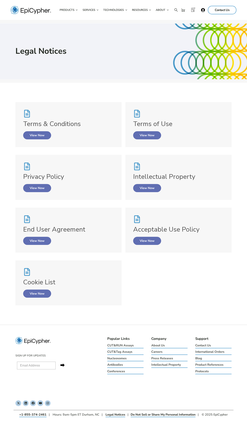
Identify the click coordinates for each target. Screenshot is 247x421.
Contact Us (203, 345)
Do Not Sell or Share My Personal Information (163, 414)
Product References (209, 365)
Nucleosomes (117, 358)
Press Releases (162, 358)
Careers (156, 352)
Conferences (116, 371)
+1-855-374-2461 (33, 414)
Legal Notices (115, 414)
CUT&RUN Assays (120, 345)
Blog (198, 358)
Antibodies (115, 365)
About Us (158, 345)
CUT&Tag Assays (119, 352)
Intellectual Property (166, 365)
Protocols (202, 371)
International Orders (209, 352)
